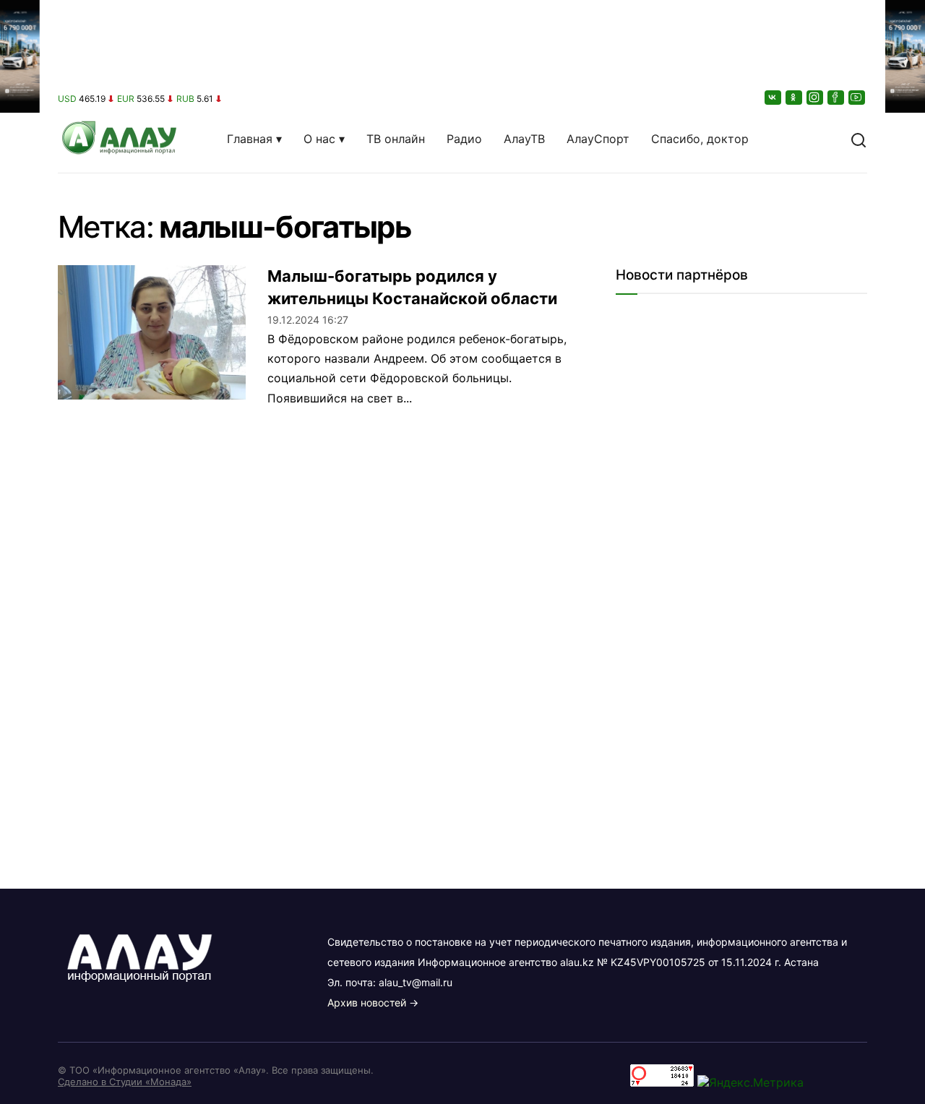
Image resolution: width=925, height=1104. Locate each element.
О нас (319, 138)
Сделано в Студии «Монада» (125, 1081)
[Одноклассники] (795, 97)
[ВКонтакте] (774, 97)
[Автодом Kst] (20, 552)
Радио (464, 138)
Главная (249, 138)
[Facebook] (837, 97)
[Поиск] (858, 139)
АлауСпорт (598, 138)
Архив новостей (366, 1002)
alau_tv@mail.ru (415, 982)
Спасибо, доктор (700, 138)
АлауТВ (524, 138)
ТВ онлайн (395, 138)
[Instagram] (816, 97)
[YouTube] (858, 97)
